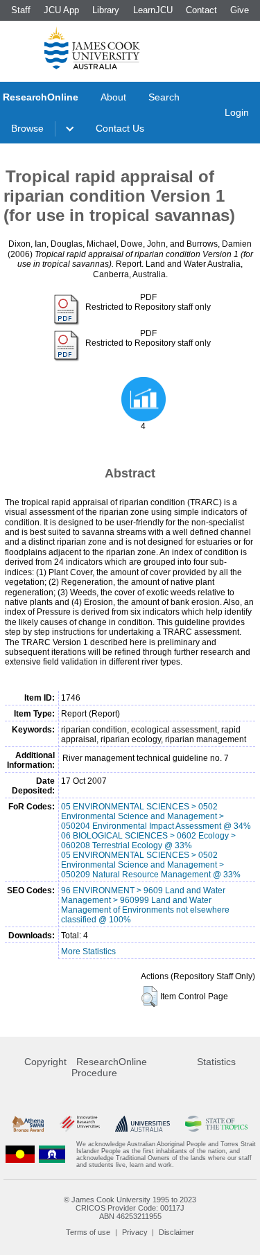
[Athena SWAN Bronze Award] (28, 1124)
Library (105, 10)
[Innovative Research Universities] (80, 1124)
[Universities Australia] (142, 1124)
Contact (201, 10)
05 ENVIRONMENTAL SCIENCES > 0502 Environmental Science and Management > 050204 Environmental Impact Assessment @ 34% (156, 816)
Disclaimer (176, 1232)
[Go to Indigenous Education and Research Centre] (20, 1154)
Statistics (216, 1061)
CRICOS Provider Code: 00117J (130, 1208)
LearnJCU (153, 10)
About (113, 97)
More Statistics (88, 951)
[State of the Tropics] (216, 1124)
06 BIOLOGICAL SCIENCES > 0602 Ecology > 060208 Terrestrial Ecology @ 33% (148, 840)
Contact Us (120, 128)
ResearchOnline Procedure (109, 1067)
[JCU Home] (92, 47)
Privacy (135, 1232)
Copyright (45, 1061)
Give (239, 10)
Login (237, 112)
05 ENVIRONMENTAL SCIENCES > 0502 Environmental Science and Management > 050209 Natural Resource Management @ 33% (151, 864)
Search (164, 97)
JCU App (61, 10)
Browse (27, 128)
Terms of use (88, 1232)
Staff (21, 10)
